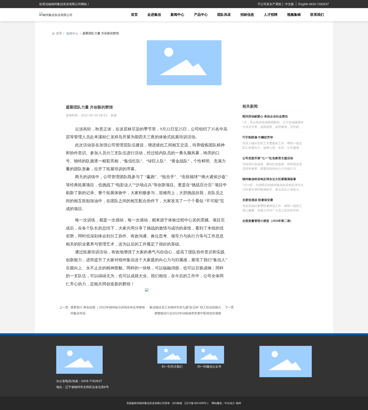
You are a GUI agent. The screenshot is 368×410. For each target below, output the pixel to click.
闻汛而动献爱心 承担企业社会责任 (265, 116)
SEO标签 (177, 403)
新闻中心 (72, 33)
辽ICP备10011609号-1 (196, 403)
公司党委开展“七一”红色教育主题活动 (267, 158)
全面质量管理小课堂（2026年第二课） (267, 220)
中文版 (289, 4)
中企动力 (229, 403)
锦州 (238, 403)
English (303, 4)
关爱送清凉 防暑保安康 (257, 200)
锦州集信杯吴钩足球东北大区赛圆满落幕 (269, 179)
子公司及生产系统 (269, 4)
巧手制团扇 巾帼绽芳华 (257, 137)
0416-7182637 (318, 4)
